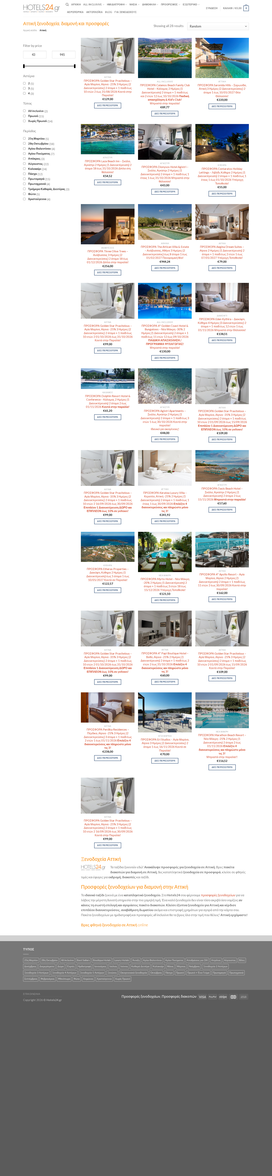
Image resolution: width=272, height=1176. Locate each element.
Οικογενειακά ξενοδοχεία (133, 972)
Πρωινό (33, 116)
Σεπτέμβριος (30, 978)
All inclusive (36, 111)
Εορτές (71, 966)
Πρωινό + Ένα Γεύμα (198, 972)
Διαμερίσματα (47, 966)
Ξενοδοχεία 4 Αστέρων (64, 972)
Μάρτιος (181, 966)
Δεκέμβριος (30, 966)
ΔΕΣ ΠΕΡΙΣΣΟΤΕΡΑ (107, 105)
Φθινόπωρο (64, 978)
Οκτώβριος (156, 972)
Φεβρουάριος (48, 978)
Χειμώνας (88, 978)
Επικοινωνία (31, 993)
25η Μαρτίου (36, 138)
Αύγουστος (35, 163)
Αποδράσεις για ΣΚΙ (197, 960)
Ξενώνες (112, 972)
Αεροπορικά (75, 12)
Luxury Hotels (121, 960)
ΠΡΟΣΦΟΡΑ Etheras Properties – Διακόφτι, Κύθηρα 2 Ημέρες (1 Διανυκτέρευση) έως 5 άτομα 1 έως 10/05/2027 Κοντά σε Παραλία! (107, 574)
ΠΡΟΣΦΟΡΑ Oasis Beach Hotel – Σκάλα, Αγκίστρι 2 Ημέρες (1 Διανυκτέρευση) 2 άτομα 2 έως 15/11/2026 (222, 494)
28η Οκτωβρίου (38, 143)
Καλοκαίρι (34, 168)
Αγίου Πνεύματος (39, 153)
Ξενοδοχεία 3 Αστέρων (36, 972)
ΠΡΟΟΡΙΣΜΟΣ (169, 4)
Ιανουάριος (100, 966)
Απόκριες (34, 158)
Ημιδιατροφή (116, 4)
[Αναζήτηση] (67, 4)
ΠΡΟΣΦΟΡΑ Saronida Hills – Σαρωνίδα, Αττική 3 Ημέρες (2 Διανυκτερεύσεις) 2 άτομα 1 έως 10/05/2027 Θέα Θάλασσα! (222, 90)
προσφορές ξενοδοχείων (218, 895)
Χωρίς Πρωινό (37, 121)
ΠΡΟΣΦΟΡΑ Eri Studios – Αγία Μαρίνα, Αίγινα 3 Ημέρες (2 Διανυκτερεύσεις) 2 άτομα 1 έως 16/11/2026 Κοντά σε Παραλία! (165, 745)
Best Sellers (83, 960)
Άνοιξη (136, 960)
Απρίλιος (216, 960)
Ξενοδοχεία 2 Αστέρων (215, 966)
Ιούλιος (113, 966)
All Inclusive (92, 4)
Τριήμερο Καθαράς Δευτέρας (46, 189)
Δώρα (61, 966)
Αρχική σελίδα (30, 30)
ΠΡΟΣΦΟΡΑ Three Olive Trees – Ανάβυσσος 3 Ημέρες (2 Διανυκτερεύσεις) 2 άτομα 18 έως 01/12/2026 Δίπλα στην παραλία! (108, 257)
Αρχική (76, 4)
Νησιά (133, 4)
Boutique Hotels (102, 960)
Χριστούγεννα (37, 199)
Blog (108, 12)
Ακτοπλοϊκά (94, 12)
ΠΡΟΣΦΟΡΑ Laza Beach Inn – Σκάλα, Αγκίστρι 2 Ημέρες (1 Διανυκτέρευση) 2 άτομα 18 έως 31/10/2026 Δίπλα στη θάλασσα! (108, 166)
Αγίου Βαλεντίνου (39, 148)
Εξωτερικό (190, 4)
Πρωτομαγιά (36, 178)
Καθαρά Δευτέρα (140, 966)
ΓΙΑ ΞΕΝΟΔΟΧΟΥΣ (126, 12)
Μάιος (170, 966)
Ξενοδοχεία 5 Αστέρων (92, 972)
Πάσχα (32, 173)
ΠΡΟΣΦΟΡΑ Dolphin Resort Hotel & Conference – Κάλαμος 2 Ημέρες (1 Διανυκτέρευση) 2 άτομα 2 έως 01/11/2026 (107, 401)
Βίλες (242, 960)
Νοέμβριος (194, 966)
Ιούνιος (124, 966)
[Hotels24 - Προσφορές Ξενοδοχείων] (41, 8)
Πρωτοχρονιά (37, 183)
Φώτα (32, 194)
